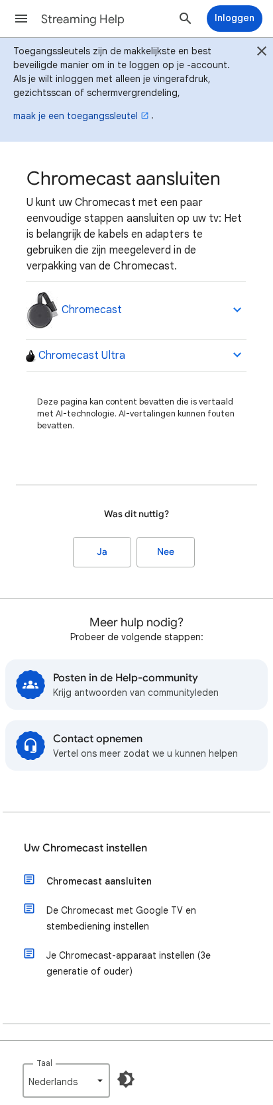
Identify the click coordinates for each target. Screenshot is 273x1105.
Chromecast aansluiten (99, 881)
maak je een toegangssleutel (75, 116)
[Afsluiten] (262, 53)
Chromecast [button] (90, 309)
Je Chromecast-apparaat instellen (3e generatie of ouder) (128, 963)
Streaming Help (83, 19)
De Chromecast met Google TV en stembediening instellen (121, 918)
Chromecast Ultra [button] (80, 355)
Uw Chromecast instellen (85, 848)
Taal (44, 1063)
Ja (102, 551)
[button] (21, 18)
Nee (165, 551)
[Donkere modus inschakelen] (126, 1079)
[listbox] (66, 1080)
